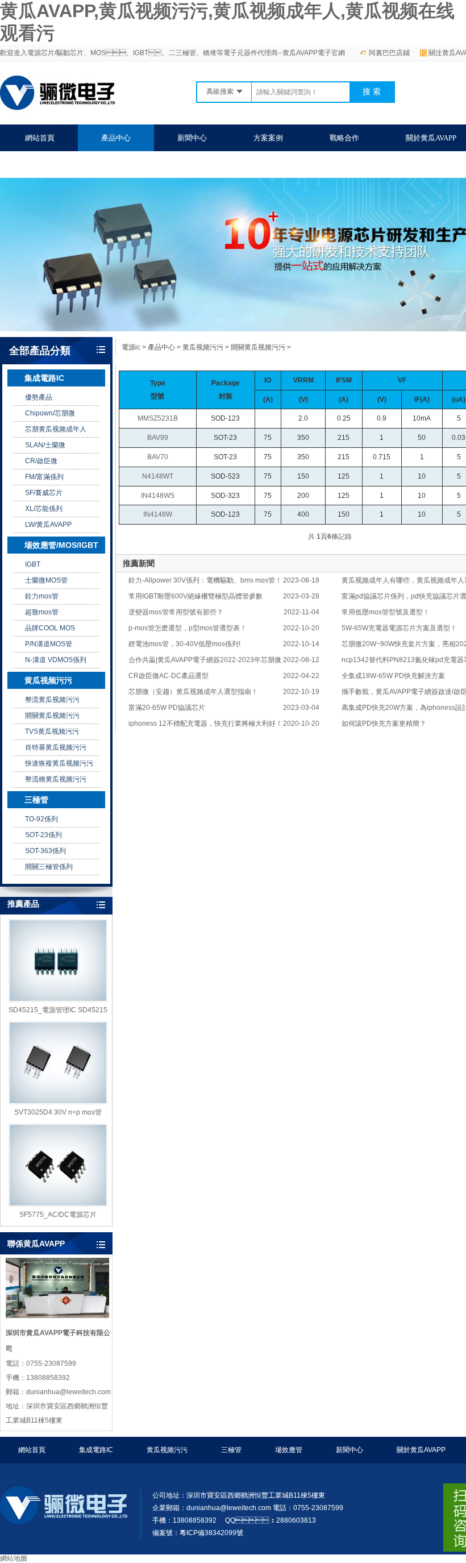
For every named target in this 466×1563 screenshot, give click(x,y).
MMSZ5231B (158, 418)
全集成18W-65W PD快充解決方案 (393, 676)
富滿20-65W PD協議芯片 (166, 708)
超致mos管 (42, 612)
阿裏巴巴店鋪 (389, 53)
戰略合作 (344, 138)
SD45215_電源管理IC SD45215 (58, 1010)
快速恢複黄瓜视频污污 (59, 763)
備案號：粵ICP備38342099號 (197, 1533)
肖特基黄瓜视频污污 (55, 747)
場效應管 (288, 1450)
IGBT (32, 564)
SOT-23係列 (43, 835)
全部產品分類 (39, 350)
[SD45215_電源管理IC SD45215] (58, 960)
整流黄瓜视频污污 (52, 700)
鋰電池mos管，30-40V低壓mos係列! (184, 644)
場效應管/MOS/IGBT (61, 545)
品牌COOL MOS (50, 628)
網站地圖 (13, 1558)
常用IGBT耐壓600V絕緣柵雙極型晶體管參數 (195, 596)
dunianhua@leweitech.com (228, 1508)
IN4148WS (157, 496)
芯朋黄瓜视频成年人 (55, 429)
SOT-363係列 (45, 851)
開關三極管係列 (49, 867)
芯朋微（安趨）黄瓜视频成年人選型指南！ (193, 692)
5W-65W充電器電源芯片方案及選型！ (399, 628)
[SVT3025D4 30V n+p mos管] (58, 1062)
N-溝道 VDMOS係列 (55, 660)
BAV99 (157, 438)
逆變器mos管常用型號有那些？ (175, 612)
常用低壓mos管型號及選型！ (386, 612)
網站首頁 (40, 138)
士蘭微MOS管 (46, 580)
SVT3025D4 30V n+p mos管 (58, 1112)
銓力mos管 (42, 596)
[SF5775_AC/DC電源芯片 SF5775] (58, 1165)
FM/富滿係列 (44, 477)
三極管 (36, 799)
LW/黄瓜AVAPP (48, 525)
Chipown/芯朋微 (50, 413)
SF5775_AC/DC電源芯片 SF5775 (58, 1215)
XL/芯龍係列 (44, 509)
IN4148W (157, 514)
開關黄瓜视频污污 (52, 716)
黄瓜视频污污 (48, 680)
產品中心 (116, 138)
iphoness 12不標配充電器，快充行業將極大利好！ (205, 724)
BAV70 (157, 457)
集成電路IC (44, 378)
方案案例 (268, 138)
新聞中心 (192, 138)
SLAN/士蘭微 (45, 445)
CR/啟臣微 (41, 461)
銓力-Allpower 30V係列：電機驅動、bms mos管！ (205, 580)
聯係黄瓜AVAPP (50, 164)
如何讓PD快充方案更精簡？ (384, 724)
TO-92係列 (41, 819)
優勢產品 (38, 397)
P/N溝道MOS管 (48, 644)
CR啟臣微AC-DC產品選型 (168, 676)
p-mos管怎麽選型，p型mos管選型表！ (187, 628)
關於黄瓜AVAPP (421, 1450)
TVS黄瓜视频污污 (52, 731)
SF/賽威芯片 (44, 493)
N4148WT (157, 476)
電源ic (131, 347)
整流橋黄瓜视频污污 (55, 779)
